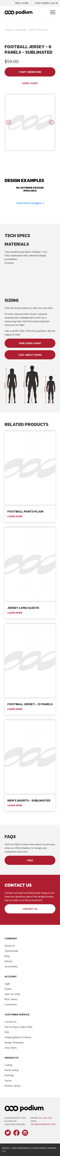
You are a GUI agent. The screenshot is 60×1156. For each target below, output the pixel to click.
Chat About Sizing (30, 355)
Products (43, 29)
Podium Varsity (13, 1085)
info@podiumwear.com (43, 1124)
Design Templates (14, 1042)
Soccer (8, 1080)
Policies (9, 961)
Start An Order (12, 994)
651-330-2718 (45, 1118)
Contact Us (30, 909)
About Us (10, 945)
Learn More (14, 516)
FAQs (30, 860)
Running (9, 1075)
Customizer (11, 1004)
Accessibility (11, 966)
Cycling (8, 1065)
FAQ (7, 1032)
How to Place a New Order (18, 1027)
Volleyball (20, 29)
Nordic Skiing (11, 1070)
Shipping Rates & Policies (18, 1037)
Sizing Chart (30, 83)
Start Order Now (30, 72)
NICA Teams (11, 999)
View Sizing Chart (30, 343)
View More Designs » (30, 203)
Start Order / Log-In (46, 3)
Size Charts (11, 1047)
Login (7, 983)
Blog (7, 956)
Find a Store (21, 3)
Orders (8, 989)
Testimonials (11, 951)
